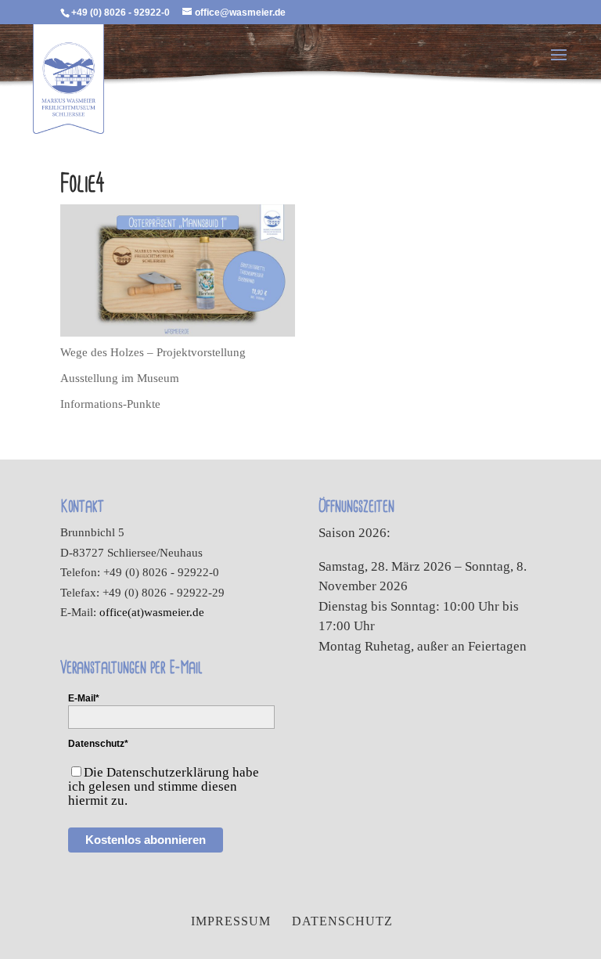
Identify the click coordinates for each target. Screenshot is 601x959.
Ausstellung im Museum (119, 378)
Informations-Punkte (110, 404)
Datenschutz (342, 921)
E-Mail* (83, 698)
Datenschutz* (98, 743)
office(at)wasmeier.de (151, 612)
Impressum (231, 921)
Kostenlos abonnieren (145, 839)
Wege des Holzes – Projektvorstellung (153, 352)
